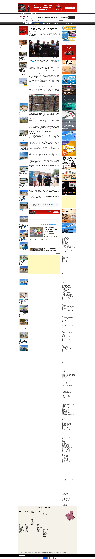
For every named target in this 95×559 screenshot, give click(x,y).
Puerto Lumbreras (26, 530)
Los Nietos (20, 528)
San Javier (66, 17)
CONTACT (22, 13)
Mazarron (26, 526)
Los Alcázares (58, 17)
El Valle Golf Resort (39, 520)
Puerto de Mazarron (26, 528)
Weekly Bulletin (64, 552)
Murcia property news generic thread (56, 552)
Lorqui (38, 524)
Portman (20, 536)
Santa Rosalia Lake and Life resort (21, 544)
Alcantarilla (39, 514)
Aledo (26, 513)
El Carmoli (20, 514)
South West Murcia (27, 511)
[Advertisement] (44, 264)
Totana (26, 532)
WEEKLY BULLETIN (33, 13)
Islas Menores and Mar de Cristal (21, 516)
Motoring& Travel (38, 21)
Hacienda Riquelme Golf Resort (39, 522)
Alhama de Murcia (47, 17)
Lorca (54, 17)
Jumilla (52, 17)
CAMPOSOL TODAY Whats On (23, 552)
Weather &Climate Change (26, 21)
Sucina (38, 532)
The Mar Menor (20, 511)
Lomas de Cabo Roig (45, 544)
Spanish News (56, 20)
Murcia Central (38, 511)
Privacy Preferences (21, 555)
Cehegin (32, 518)
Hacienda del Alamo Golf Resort (27, 523)
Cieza (32, 519)
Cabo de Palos (21, 512)
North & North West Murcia (33, 511)
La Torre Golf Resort (21, 524)
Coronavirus (35, 552)
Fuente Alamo (27, 521)
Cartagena (20, 513)
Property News (49, 20)
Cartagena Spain (30, 552)
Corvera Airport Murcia (40, 552)
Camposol (44, 511)
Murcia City (39, 528)
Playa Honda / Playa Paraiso (21, 535)
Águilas (43, 17)
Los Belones (21, 527)
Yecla (32, 524)
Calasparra (32, 515)
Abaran (38, 513)
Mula (32, 523)
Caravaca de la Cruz (33, 517)
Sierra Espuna (27, 531)
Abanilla (38, 512)
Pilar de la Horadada (20, 533)
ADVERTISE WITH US (27, 13)
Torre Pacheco (21, 549)
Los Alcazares (21, 526)
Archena (38, 515)
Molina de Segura (38, 526)
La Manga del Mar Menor (21, 521)
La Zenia (44, 542)
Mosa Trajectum (39, 527)
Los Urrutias (21, 529)
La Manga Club (21, 519)
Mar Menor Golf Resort (21, 531)
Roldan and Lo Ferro (21, 538)
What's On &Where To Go (32, 21)
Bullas (32, 514)
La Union (20, 525)
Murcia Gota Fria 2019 (47, 552)
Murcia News (21, 20)
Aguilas (26, 512)
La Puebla (20, 522)
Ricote (38, 531)
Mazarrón (62, 17)
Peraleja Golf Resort (39, 530)
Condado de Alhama (27, 520)
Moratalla (32, 522)
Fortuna (32, 520)
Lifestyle (43, 20)
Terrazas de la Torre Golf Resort (21, 547)
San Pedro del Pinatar (21, 541)
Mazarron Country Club (45, 532)
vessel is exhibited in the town (46, 187)
